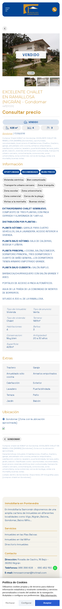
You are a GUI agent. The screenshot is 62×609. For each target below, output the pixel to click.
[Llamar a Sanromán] (54, 9)
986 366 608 (25, 567)
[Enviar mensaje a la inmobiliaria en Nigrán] (55, 568)
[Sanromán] (31, 9)
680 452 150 (45, 567)
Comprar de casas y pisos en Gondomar (4, 28)
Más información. (49, 595)
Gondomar (7, 133)
